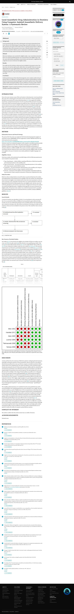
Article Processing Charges (18, 590)
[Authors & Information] (47, 41)
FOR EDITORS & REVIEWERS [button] (43, 4)
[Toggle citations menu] (8, 489)
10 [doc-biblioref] (7, 191)
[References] (47, 50)
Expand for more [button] (37, 283)
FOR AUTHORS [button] (53, 4)
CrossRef (5, 457)
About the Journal (5, 588)
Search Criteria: (57, 54)
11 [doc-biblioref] (9, 191)
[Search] (70, 2)
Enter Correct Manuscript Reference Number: (58, 74)
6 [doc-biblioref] (40, 114)
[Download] (47, 44)
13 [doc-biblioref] (7, 243)
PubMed (5, 428)
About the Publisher (5, 590)
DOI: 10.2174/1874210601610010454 (37, 31)
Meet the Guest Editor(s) (6, 593)
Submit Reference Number (58, 80)
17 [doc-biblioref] (9, 241)
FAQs (3, 594)
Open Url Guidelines (5, 597)
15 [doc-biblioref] (2, 246)
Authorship (16, 596)
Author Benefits (16, 591)
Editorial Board (4, 591)
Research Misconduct (41, 602)
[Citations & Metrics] (47, 46)
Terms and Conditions (5, 611)
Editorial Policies (29, 591)
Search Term (55, 49)
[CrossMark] (5, 14)
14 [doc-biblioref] (17, 243)
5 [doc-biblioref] (39, 114)
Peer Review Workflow (29, 600)
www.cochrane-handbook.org (15, 487)
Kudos (54, 103)
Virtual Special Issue (29, 598)
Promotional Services (57, 105)
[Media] (47, 53)
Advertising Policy (56, 102)
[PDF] (9, 34)
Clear (57, 65)
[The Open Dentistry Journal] (67, 591)
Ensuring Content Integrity (30, 593)
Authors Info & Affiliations (8, 28)
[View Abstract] (3, 34)
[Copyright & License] (47, 48)
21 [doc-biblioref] (10, 391)
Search (61, 65)
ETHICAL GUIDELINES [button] (31, 4)
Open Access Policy (5, 596)
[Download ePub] (6, 34)
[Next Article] (47, 34)
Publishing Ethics (40, 601)
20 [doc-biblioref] (27, 381)
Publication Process (29, 601)
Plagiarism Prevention (41, 595)
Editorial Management (29, 590)
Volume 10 (7, 7)
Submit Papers (58, 15)
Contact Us (16, 611)
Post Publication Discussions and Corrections (40, 598)
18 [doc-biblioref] (26, 373)
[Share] (47, 57)
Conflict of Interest (41, 591)
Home (18, 4)
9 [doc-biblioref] (5, 123)
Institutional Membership (18, 600)
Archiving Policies (17, 588)
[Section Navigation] (1, 41)
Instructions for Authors (18, 601)
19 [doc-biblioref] (8, 376)
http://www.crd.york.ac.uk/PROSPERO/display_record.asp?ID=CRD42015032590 (20, 141)
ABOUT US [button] (23, 4)
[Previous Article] (45, 34)
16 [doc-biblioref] (32, 246)
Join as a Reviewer (56, 91)
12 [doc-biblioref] (7, 241)
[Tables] (47, 55)
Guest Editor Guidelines (30, 597)
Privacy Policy (12, 611)
